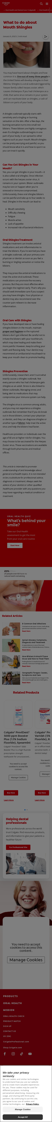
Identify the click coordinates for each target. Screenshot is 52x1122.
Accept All (23, 1117)
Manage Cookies (23, 1109)
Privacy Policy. (32, 1104)
